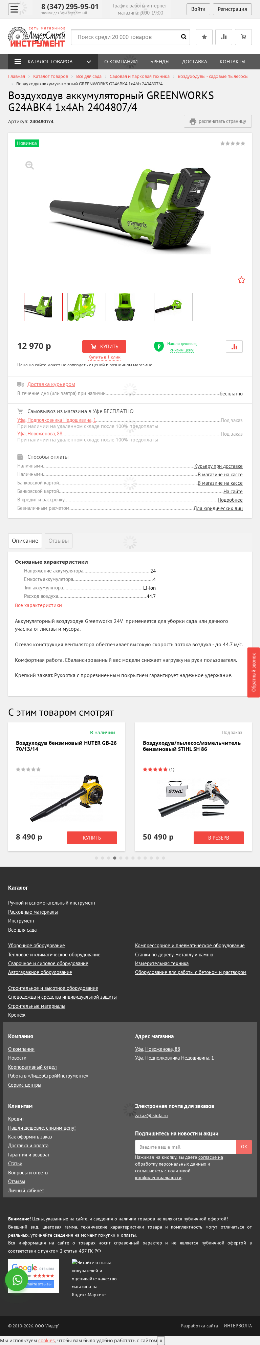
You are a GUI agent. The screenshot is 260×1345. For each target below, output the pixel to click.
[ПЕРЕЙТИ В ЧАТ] (17, 1280)
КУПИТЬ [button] (108, 346)
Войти (198, 8)
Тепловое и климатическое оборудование (54, 954)
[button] (234, 346)
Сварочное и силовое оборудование (48, 963)
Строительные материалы (36, 1006)
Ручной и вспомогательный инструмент (51, 902)
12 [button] (163, 858)
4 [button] (115, 858)
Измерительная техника (162, 963)
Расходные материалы (33, 912)
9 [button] (145, 858)
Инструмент (21, 920)
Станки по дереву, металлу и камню (174, 954)
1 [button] (96, 858)
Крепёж (16, 1015)
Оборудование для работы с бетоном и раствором (190, 972)
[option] (130, 211)
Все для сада (22, 930)
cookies (46, 1340)
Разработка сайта (199, 1326)
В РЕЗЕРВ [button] (218, 837)
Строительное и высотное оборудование (53, 988)
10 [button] (151, 858)
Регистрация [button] (232, 8)
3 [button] (109, 858)
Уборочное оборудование (36, 945)
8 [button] (139, 858)
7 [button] (133, 858)
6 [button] (127, 858)
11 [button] (157, 858)
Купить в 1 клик (104, 357)
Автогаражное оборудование (40, 972)
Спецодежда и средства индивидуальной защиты (62, 997)
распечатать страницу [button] (222, 121)
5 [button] (121, 858)
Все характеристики (38, 605)
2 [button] (103, 858)
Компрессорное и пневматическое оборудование (190, 945)
